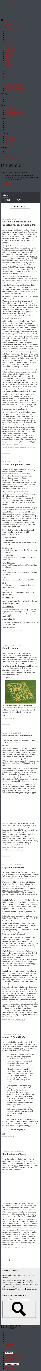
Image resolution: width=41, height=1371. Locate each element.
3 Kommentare (18, 631)
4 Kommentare (20, 1248)
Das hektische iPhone (14, 1154)
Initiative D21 (10, 882)
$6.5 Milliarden (8, 598)
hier (13, 628)
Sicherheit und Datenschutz (22, 423)
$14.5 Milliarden (8, 619)
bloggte (28, 1126)
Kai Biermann (9, 718)
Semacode (29, 708)
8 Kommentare (30, 447)
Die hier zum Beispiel (15, 1049)
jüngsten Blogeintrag (26, 510)
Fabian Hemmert (20, 1163)
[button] (4, 20)
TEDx (16, 1165)
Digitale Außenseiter (13, 867)
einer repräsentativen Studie (12, 890)
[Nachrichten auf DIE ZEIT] (12, 166)
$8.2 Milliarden (8, 606)
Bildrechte (9, 1352)
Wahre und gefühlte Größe (16, 464)
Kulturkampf (14, 200)
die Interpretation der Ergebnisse (18, 1004)
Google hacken (10, 648)
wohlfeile (15, 405)
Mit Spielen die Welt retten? (17, 735)
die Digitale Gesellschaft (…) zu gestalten (18, 883)
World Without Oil (20, 832)
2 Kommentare (20, 1020)
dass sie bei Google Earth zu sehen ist (16, 712)
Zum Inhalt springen (7, 2)
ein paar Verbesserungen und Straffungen (15, 300)
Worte (22, 405)
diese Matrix (18, 708)
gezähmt (12, 438)
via (3, 715)
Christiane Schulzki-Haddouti (14, 447)
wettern (30, 354)
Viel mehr (6, 678)
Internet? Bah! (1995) (13, 1037)
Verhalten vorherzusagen (23, 349)
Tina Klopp (8, 631)
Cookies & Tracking (12, 1364)
